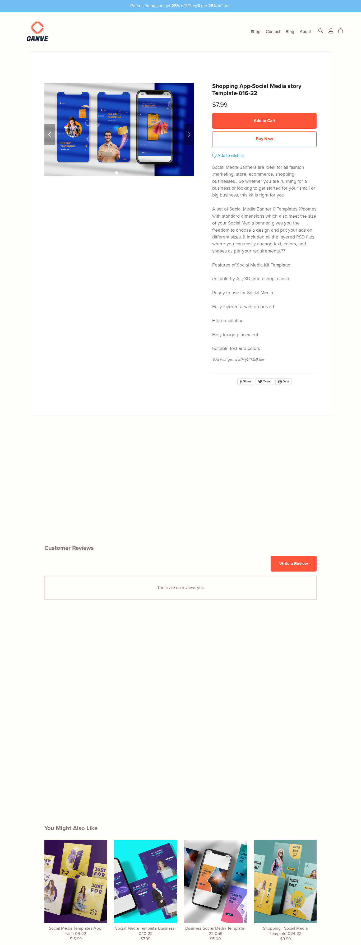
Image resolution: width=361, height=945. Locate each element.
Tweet (266, 381)
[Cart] (342, 31)
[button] (49, 134)
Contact (273, 31)
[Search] (320, 30)
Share (246, 381)
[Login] (331, 30)
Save (285, 381)
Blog (290, 31)
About (305, 31)
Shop (255, 31)
